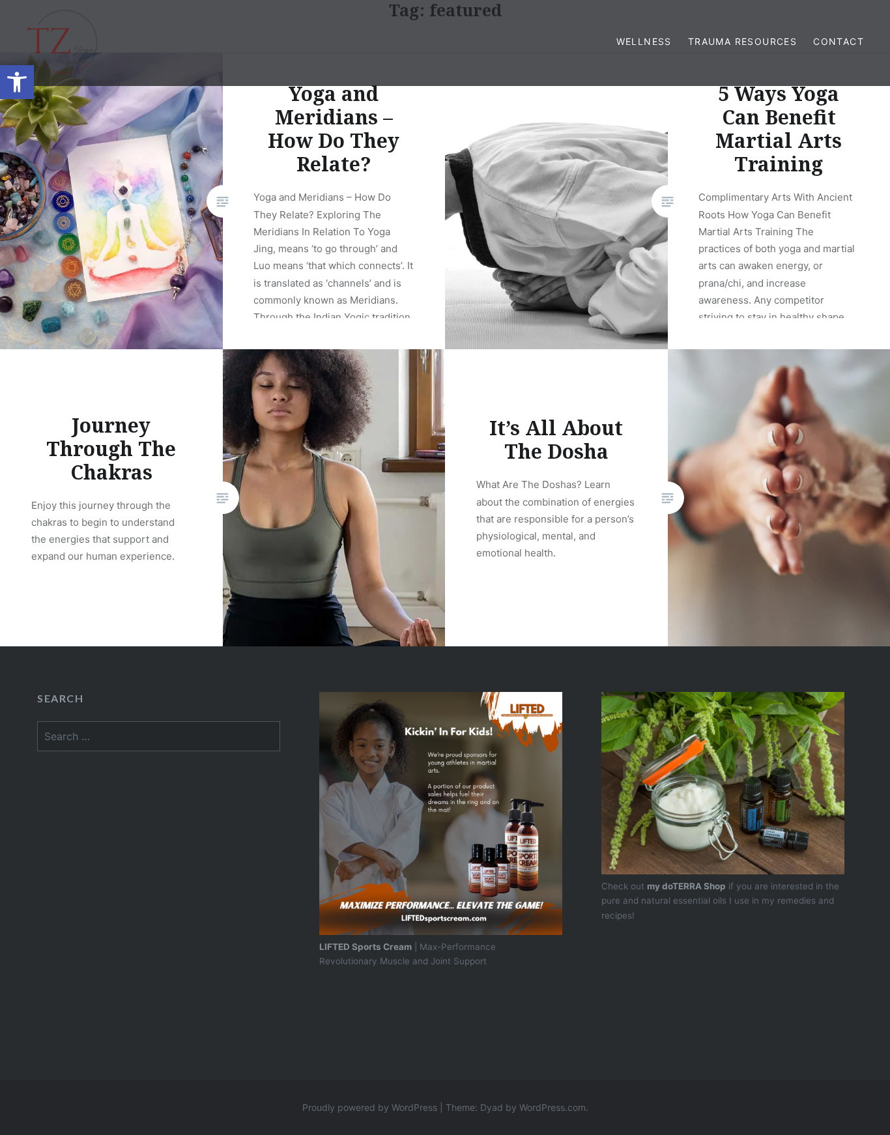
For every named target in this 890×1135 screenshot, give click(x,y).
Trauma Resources (742, 41)
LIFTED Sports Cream (365, 946)
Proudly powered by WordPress (369, 1107)
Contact (838, 41)
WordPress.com (552, 1107)
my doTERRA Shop (686, 886)
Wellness (644, 41)
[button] (17, 82)
